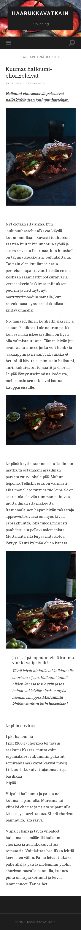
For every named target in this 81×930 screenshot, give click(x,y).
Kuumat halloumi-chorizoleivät (29, 72)
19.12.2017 (13, 83)
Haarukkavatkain (40, 13)
